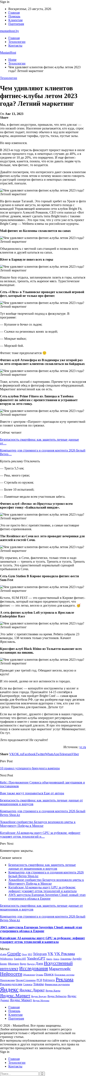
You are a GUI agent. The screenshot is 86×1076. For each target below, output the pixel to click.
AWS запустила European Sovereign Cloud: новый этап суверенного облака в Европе (47, 896)
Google (14, 953)
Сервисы (27, 984)
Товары (38, 984)
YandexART (20, 958)
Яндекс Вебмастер (57, 996)
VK (50, 954)
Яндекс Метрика (41, 1000)
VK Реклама (64, 954)
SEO (30, 954)
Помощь (14, 16)
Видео (23, 963)
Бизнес (3, 963)
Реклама (64, 979)
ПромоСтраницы (26, 980)
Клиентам (15, 20)
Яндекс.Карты (53, 990)
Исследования (33, 968)
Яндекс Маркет (21, 1000)
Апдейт (77, 958)
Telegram (40, 954)
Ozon (24, 954)
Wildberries (6, 958)
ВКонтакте (13, 963)
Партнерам (16, 24)
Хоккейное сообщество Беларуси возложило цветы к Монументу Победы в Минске (46, 881)
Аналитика (65, 958)
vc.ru (82, 747)
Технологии (16, 42)
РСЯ (39, 980)
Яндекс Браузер (39, 996)
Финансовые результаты (57, 984)
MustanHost (8, 52)
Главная (14, 12)
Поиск (49, 974)
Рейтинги (49, 980)
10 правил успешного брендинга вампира (30, 768)
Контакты (15, 45)
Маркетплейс (60, 969)
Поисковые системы (64, 974)
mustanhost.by (9, 31)
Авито (49, 959)
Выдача (31, 964)
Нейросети (11, 973)
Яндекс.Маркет (15, 995)
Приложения (7, 980)
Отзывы (39, 975)
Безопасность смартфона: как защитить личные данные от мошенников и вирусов (42, 866)
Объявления (29, 975)
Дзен (39, 963)
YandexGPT (36, 958)
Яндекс (9, 989)
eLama (3, 954)
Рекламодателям (11, 984)
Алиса (56, 959)
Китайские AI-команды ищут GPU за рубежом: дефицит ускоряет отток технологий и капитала (42, 889)
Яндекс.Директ (32, 990)
